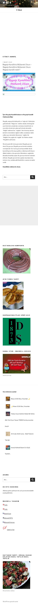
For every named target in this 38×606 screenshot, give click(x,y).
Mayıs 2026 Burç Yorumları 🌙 (20, 399)
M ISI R (7, 2)
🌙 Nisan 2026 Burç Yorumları (20, 406)
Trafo (5, 505)
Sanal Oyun (7, 514)
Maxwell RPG (8, 518)
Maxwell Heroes (9, 522)
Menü (20, 10)
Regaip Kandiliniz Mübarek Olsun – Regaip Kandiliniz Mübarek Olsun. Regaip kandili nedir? (17, 67)
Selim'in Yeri (10, 530)
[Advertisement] (19, 32)
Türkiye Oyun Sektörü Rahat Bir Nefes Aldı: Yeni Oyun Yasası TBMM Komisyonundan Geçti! (20, 420)
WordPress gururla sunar (10, 601)
